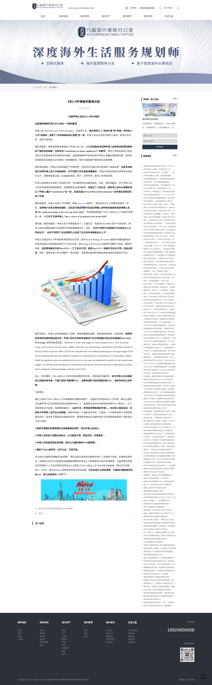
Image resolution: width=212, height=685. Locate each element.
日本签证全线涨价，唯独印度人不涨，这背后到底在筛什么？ (160, 211)
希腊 (63, 642)
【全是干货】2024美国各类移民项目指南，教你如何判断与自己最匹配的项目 (160, 395)
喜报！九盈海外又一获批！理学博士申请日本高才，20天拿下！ (160, 220)
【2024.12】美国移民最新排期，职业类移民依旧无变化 (160, 367)
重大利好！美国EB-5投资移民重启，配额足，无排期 (160, 586)
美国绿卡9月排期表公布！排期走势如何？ (159, 481)
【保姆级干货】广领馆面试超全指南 (157, 462)
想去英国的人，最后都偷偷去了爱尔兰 (158, 201)
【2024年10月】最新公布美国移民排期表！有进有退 (160, 402)
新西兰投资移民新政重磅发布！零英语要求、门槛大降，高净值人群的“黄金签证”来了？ (160, 335)
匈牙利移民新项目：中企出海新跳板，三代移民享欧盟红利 (160, 322)
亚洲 (19, 633)
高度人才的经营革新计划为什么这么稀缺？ (160, 230)
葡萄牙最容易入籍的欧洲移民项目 (156, 577)
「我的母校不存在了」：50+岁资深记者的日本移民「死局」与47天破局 (160, 242)
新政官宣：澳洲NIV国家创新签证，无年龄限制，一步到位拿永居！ (160, 344)
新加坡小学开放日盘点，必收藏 (156, 574)
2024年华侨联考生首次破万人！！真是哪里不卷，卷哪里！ (160, 465)
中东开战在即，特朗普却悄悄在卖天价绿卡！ (160, 306)
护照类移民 (44, 642)
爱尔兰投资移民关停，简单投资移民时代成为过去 (160, 558)
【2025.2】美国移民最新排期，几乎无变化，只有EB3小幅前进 (160, 341)
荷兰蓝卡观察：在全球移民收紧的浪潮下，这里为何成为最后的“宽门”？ (160, 262)
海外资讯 (148, 16)
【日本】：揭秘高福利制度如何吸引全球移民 (160, 354)
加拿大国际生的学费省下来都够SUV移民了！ (160, 523)
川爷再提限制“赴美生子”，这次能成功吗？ (160, 348)
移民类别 (85, 16)
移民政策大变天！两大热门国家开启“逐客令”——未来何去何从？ (160, 459)
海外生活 (109, 633)
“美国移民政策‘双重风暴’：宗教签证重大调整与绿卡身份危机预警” (160, 328)
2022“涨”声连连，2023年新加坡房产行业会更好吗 (160, 564)
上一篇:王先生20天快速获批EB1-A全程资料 (54, 508)
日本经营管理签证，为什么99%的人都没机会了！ (160, 268)
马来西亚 (65, 648)
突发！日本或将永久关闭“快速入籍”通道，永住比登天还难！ (160, 297)
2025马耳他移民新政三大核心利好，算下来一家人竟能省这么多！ (160, 277)
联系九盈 (131, 636)
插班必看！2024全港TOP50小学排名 (158, 510)
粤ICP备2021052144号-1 (79, 680)
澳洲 (63, 630)
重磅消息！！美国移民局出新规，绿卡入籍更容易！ (160, 357)
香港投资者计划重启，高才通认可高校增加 (160, 548)
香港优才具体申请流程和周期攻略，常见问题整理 (160, 580)
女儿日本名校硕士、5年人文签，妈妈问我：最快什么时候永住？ (160, 227)
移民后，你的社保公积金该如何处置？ (158, 449)
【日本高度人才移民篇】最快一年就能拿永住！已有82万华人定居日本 (160, 389)
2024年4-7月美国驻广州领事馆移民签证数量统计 (160, 440)
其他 (41, 645)
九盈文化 (131, 639)
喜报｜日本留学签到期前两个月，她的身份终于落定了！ (160, 207)
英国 (63, 654)
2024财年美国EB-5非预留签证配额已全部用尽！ (160, 456)
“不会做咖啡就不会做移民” (154, 542)
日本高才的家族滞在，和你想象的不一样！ (160, 185)
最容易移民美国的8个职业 (153, 491)
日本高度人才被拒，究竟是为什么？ (157, 169)
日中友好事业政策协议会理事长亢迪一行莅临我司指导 (160, 383)
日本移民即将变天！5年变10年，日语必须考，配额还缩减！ (160, 265)
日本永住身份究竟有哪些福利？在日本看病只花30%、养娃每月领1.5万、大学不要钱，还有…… (160, 198)
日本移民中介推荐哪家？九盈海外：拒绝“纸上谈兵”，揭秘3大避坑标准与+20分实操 (160, 214)
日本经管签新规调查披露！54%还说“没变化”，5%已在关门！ (160, 233)
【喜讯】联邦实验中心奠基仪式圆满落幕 (159, 453)
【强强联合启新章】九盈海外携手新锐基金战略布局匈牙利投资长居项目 (160, 319)
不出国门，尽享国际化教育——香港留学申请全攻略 (160, 437)
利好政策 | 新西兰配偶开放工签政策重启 (159, 376)
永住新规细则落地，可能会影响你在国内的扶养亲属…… (160, 179)
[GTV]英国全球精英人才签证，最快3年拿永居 (160, 446)
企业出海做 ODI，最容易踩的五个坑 (157, 188)
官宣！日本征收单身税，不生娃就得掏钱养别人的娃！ (160, 293)
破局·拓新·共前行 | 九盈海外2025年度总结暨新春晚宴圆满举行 (160, 258)
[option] (106, 52)
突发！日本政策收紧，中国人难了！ (157, 281)
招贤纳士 (131, 633)
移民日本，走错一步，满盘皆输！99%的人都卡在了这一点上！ (160, 290)
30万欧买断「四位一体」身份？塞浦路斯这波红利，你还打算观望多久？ (160, 246)
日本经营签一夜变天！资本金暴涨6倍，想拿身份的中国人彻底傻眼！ (160, 274)
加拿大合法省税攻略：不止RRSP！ (157, 478)
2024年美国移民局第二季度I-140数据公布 (160, 536)
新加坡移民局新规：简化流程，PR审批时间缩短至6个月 (160, 526)
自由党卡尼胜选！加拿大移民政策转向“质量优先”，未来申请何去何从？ (160, 316)
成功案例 (131, 642)
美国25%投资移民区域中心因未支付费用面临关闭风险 (160, 469)
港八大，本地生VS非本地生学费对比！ (158, 485)
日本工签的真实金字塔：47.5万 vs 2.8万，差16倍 (160, 195)
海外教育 (127, 16)
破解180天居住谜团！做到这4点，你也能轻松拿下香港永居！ (160, 287)
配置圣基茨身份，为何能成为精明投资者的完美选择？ (160, 571)
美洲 (19, 630)
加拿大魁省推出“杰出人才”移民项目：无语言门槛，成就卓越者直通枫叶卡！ (160, 338)
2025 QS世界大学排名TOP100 (155, 529)
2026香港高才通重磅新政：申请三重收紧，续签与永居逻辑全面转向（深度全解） (160, 252)
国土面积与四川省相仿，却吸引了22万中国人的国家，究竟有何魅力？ (160, 421)
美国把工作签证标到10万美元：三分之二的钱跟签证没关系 (160, 166)
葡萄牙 (64, 639)
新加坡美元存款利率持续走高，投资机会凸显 (160, 561)
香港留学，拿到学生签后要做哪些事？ (158, 475)
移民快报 (109, 636)
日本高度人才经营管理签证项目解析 (157, 590)
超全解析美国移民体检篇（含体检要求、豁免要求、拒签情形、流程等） (160, 430)
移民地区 (64, 16)
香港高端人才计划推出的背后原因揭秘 (158, 551)
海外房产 (106, 16)
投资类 (42, 636)
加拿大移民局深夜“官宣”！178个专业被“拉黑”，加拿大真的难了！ (160, 300)
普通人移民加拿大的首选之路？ (156, 488)
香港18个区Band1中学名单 (154, 472)
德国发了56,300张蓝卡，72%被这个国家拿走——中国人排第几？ (160, 249)
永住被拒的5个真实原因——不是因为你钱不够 (160, 223)
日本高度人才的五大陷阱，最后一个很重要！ (160, 204)
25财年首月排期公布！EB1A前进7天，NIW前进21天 (160, 427)
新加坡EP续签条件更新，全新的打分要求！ (160, 386)
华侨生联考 (110, 639)
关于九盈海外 (133, 630)
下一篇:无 (39, 513)
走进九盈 (169, 16)
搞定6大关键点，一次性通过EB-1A (157, 500)
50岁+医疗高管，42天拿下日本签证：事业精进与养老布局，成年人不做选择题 (160, 239)
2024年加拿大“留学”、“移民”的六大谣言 (159, 520)
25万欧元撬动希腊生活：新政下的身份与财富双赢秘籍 (160, 443)
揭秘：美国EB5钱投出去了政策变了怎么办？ (160, 513)
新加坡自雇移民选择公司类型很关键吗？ (159, 596)
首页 (43, 16)
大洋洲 (20, 639)
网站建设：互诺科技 (186, 680)
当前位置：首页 (41, 87)
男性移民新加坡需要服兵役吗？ (156, 539)
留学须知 (109, 642)
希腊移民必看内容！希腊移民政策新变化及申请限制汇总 (160, 567)
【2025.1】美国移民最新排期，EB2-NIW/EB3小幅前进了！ (160, 351)
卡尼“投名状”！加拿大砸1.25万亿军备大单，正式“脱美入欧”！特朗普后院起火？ (160, 303)
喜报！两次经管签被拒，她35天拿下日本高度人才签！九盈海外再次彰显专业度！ (160, 217)
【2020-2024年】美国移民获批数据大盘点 (160, 363)
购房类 (42, 633)
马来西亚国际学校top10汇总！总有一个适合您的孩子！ (160, 497)
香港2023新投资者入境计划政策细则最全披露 (160, 545)
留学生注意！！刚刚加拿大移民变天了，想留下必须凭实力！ (160, 418)
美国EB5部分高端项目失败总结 (155, 516)
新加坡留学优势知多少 (152, 599)
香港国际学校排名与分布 (153, 555)
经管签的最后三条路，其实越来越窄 (157, 176)
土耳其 (64, 636)
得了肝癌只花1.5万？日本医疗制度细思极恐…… (160, 313)
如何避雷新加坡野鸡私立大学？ (156, 408)
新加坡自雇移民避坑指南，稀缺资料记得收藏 (160, 593)
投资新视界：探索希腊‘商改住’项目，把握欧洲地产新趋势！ (160, 411)
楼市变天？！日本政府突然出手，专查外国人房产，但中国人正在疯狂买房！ (160, 309)
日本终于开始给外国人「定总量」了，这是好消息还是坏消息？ (160, 172)
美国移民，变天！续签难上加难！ (156, 271)
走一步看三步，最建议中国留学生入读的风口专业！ (160, 532)
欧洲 (19, 636)
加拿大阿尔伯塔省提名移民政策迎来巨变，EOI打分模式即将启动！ (160, 494)
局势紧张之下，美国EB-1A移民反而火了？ (160, 583)
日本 (63, 633)
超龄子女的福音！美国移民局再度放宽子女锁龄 (160, 399)
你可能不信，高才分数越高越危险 (156, 182)
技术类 (42, 630)
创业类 (42, 639)
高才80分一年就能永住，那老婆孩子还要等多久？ (160, 191)
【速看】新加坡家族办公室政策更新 (157, 424)
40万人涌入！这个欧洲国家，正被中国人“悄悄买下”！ (160, 284)
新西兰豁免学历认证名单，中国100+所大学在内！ (160, 360)
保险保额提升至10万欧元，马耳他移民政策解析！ (160, 434)
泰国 (63, 651)
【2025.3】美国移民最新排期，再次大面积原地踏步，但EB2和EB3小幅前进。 (160, 332)
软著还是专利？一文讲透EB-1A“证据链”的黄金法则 (160, 255)
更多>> (175, 99)
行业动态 (109, 630)
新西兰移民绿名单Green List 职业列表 (158, 379)
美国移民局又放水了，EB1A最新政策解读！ (160, 392)
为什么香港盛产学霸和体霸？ (155, 507)
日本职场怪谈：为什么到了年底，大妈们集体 (160, 236)
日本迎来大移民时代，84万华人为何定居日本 (160, 370)
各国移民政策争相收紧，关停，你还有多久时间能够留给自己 (160, 602)
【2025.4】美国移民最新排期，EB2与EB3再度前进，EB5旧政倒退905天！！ (160, 325)
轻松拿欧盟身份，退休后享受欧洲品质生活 (160, 405)
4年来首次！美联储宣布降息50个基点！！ (160, 414)
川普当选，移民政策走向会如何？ (156, 373)
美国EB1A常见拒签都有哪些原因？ (157, 504)
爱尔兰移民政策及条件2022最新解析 (158, 606)
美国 (63, 645)
